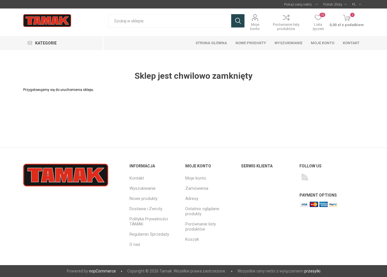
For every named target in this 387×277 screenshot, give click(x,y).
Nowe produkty (250, 43)
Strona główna (211, 43)
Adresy (191, 198)
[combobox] (169, 20)
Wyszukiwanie (237, 20)
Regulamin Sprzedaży (149, 234)
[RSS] (304, 177)
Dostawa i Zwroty (145, 208)
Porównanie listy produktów (286, 26)
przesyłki (312, 271)
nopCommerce (102, 271)
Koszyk (192, 239)
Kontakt (351, 43)
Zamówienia (196, 188)
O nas (134, 244)
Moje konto (255, 26)
